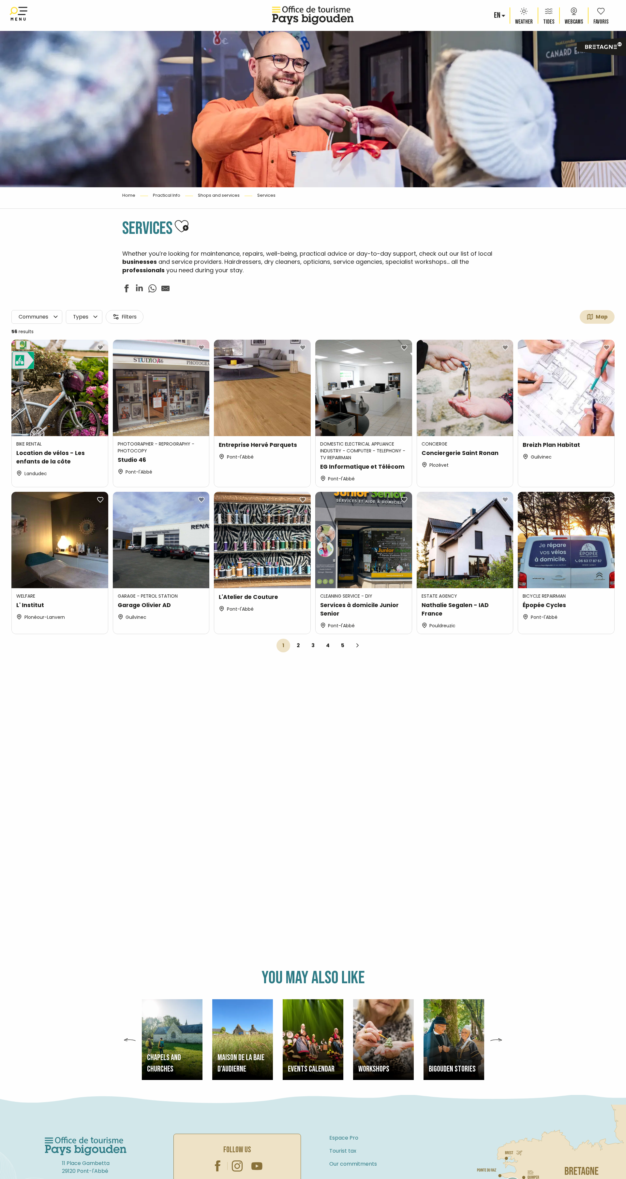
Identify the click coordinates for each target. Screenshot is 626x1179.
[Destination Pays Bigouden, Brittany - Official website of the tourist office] (313, 15)
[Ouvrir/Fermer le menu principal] (18, 15)
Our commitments (353, 1164)
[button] (498, 15)
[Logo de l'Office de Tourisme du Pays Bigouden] (86, 1146)
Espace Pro (343, 1138)
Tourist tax (342, 1151)
